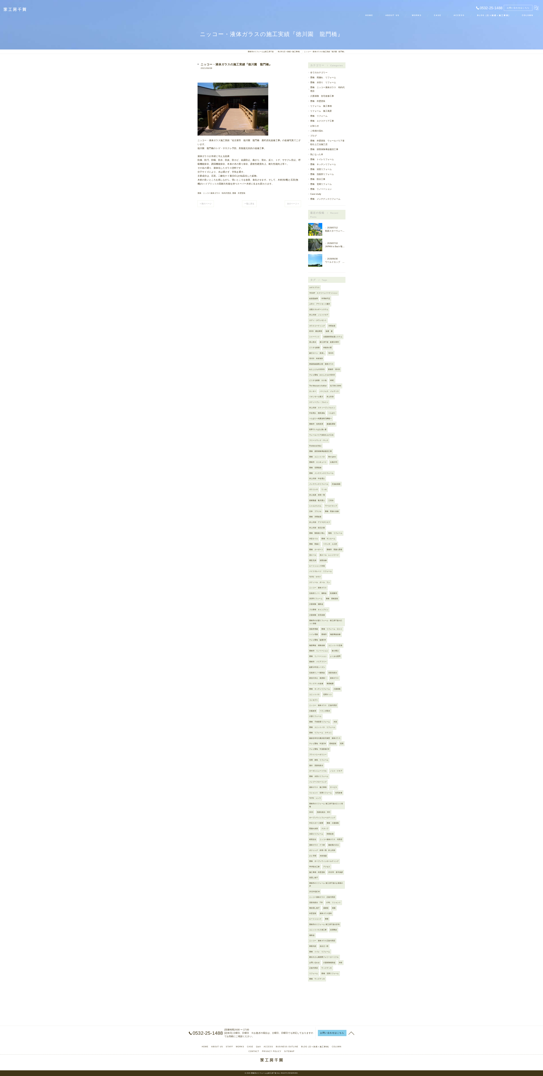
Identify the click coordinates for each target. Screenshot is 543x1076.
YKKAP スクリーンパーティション (323, 293)
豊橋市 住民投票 (316, 424)
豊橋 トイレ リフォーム (319, 952)
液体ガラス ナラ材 (317, 845)
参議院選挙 (331, 424)
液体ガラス (334, 678)
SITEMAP (289, 1051)
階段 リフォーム (335, 533)
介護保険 (337, 689)
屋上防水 (312, 342)
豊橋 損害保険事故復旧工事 (324, 149)
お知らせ (314, 126)
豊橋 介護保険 (333, 823)
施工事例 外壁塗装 (317, 872)
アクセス (326, 867)
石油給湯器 (336, 484)
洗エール (312, 555)
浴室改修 (323, 560)
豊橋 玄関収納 (315, 468)
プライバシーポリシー (318, 755)
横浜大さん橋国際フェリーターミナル (324, 957)
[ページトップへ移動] (351, 1033)
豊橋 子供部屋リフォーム (319, 722)
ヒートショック (315, 919)
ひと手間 (312, 856)
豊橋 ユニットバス (317, 457)
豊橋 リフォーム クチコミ (320, 733)
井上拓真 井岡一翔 (317, 495)
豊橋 (326, 919)
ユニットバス (314, 694)
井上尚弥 (330, 397)
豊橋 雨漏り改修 (332, 511)
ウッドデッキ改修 (316, 684)
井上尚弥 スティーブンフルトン (322, 408)
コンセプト (313, 700)
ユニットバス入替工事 (318, 930)
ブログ (313, 136)
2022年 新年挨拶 (335, 872)
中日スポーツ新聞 (316, 823)
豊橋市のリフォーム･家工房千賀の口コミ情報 (326, 805)
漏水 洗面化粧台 (316, 765)
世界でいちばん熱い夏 (318, 429)
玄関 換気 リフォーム (318, 760)
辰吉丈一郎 (324, 946)
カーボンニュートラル (318, 771)
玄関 (341, 744)
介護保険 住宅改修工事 (322, 96)
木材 (340, 963)
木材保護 (323, 856)
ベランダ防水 (325, 711)
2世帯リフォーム (315, 599)
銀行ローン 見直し (317, 353)
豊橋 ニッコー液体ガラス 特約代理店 (214, 193)
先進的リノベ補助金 (317, 673)
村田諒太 (312, 839)
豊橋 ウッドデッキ (317, 979)
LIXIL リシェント (333, 902)
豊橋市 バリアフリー (318, 662)
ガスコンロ (313, 489)
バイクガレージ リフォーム (320, 571)
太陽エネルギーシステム (318, 309)
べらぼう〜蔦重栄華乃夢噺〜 (320, 419)
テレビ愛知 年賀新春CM (319, 749)
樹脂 (333, 908)
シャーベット (314, 337)
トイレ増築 (313, 634)
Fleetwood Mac (315, 446)
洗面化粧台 (332, 673)
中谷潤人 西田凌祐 (317, 413)
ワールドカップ (331, 506)
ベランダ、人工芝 (330, 544)
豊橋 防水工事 (317, 179)
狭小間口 (335, 651)
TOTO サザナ (315, 577)
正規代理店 (313, 968)
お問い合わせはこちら (518, 8)
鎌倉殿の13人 (333, 845)
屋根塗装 (332, 744)
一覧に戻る (249, 204)
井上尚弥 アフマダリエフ (319, 522)
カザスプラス (314, 287)
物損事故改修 (335, 634)
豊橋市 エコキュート (318, 462)
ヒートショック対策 (317, 566)
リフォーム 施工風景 (321, 111)
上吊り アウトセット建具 (319, 304)
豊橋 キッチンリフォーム (323, 164)
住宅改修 (338, 793)
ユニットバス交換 (335, 645)
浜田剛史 (333, 930)
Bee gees (332, 457)
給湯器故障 (313, 299)
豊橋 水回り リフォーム (323, 82)
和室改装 (330, 834)
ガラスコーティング (317, 326)
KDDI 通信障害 (315, 331)
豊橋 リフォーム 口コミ (331, 629)
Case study (315, 194)
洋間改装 (331, 326)
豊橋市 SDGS (334, 369)
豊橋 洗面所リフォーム (322, 174)
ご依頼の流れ (316, 131)
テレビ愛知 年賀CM (317, 744)
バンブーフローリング (318, 782)
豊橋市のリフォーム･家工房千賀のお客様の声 (326, 884)
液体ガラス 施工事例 (318, 787)
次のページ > (293, 204)
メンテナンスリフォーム (318, 484)
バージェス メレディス (329, 391)
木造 (335, 722)
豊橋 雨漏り (314, 544)
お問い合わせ (314, 963)
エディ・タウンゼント (318, 320)
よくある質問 (335, 656)
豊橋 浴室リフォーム (321, 169)
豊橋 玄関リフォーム (321, 184)
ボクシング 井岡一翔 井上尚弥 (322, 850)
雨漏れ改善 (313, 829)
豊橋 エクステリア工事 (322, 121)
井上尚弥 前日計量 (317, 528)
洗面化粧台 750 (316, 902)
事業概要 (330, 684)
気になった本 (316, 154)
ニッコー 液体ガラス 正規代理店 (323, 705)
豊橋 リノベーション (321, 189)
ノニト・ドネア (336, 771)
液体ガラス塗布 (326, 913)
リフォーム (313, 973)
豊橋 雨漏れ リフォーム (323, 77)
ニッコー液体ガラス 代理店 (331, 839)
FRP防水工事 (314, 867)
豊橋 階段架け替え (317, 533)
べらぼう (331, 413)
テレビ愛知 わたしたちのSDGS (322, 375)
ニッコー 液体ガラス (318, 588)
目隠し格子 (313, 878)
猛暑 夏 (329, 331)
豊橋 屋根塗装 (332, 599)
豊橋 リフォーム (318, 116)
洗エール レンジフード (329, 555)
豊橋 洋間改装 (315, 517)
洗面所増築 (313, 629)
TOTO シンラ (315, 798)
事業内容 (312, 946)
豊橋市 (324, 634)
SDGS (330, 353)
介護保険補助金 (329, 963)
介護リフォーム (315, 716)
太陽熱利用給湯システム (332, 337)
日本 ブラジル (315, 511)
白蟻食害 (312, 711)
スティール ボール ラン (319, 582)
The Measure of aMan (318, 386)
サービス (333, 787)
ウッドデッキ (326, 968)
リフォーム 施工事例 (321, 106)
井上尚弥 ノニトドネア (318, 315)
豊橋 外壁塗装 (238, 193)
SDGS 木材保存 (316, 358)
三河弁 (331, 500)
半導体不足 (325, 299)
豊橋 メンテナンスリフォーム (325, 199)
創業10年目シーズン (317, 667)
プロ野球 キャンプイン (318, 610)
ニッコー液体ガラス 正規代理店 (322, 897)
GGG (311, 812)
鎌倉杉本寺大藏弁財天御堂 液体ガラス (324, 738)
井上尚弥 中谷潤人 (317, 479)
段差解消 (333, 593)
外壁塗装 (312, 913)
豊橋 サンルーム (328, 539)
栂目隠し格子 (314, 908)
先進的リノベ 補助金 (318, 593)
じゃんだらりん (315, 506)
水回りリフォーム (316, 834)
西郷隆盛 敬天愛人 (317, 500)
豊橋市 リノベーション (318, 651)
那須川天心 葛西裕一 (318, 678)
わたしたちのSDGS (317, 369)
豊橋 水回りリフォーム (318, 776)
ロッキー (312, 391)
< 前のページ (206, 204)
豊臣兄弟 (312, 560)
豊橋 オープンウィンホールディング (324, 861)
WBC (332, 380)
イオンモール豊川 (316, 397)
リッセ (324, 489)
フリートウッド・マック (318, 440)
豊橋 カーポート (316, 550)
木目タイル (313, 539)
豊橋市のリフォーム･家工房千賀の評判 (324, 924)
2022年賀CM (314, 892)
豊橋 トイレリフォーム (322, 159)
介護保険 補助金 (316, 604)
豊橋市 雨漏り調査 (334, 550)
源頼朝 (325, 908)
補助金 (311, 935)
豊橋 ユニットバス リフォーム (322, 727)
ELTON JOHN (335, 386)
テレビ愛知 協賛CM (317, 640)
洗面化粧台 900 (323, 812)
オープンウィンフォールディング (322, 818)
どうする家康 (314, 348)
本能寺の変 (327, 348)
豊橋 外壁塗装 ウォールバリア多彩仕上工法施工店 (327, 143)
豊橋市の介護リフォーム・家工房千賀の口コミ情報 (325, 622)
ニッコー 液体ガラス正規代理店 (322, 941)
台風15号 (333, 462)
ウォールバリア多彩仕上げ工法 (321, 435)
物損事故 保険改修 (317, 645)
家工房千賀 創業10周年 (329, 342)
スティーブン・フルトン (318, 402)
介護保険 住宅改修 (317, 615)
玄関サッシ (327, 694)
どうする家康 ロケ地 (318, 380)
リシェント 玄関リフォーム (320, 793)
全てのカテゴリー (318, 72)
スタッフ (324, 829)
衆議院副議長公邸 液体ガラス (321, 364)
